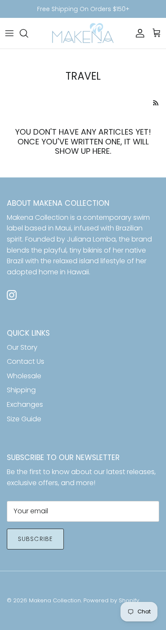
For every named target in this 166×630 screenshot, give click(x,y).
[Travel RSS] (156, 103)
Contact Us (25, 361)
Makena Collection (55, 600)
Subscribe (35, 539)
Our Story (22, 347)
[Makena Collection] (83, 33)
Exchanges (25, 404)
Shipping (21, 390)
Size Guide (24, 419)
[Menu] (9, 33)
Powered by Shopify (111, 600)
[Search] (28, 33)
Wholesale (24, 376)
